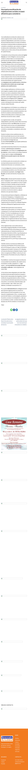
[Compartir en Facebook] (14, 310)
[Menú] (2, 2)
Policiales (17, 747)
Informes (17, 751)
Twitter (3, 761)
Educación (17, 740)
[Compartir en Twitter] (16, 310)
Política (17, 738)
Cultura (17, 742)
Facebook (3, 760)
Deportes (17, 749)
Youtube (3, 763)
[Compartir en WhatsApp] (11, 310)
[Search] (26, 2)
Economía (17, 745)
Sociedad (3, 7)
